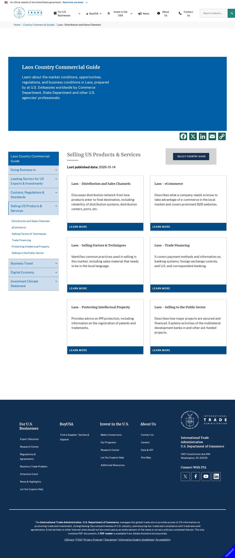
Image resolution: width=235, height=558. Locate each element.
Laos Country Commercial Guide (30, 158)
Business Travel (22, 263)
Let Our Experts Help (31, 489)
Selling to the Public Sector (28, 252)
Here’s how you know (74, 2)
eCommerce (19, 227)
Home (17, 24)
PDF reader (106, 533)
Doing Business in (23, 170)
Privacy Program (93, 539)
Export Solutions (29, 438)
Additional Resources (113, 464)
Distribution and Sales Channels (31, 221)
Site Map (146, 457)
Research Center (29, 446)
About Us (148, 424)
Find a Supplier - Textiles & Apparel (74, 437)
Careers (145, 442)
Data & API (147, 449)
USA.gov (69, 539)
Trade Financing (21, 240)
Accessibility (163, 539)
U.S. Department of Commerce (101, 522)
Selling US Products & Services (26, 208)
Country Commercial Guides (39, 24)
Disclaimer (111, 539)
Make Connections (111, 434)
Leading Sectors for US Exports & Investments (27, 181)
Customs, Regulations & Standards (27, 194)
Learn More (78, 226)
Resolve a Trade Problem (33, 466)
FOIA (79, 539)
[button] (66, 13)
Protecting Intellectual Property (30, 246)
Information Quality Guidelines (136, 539)
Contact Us (147, 434)
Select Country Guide (191, 156)
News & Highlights (30, 481)
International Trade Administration (61, 522)
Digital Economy (22, 272)
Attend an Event (29, 474)
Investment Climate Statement (24, 283)
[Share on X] (193, 136)
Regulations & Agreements (28, 456)
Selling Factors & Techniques (29, 233)
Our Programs (108, 442)
